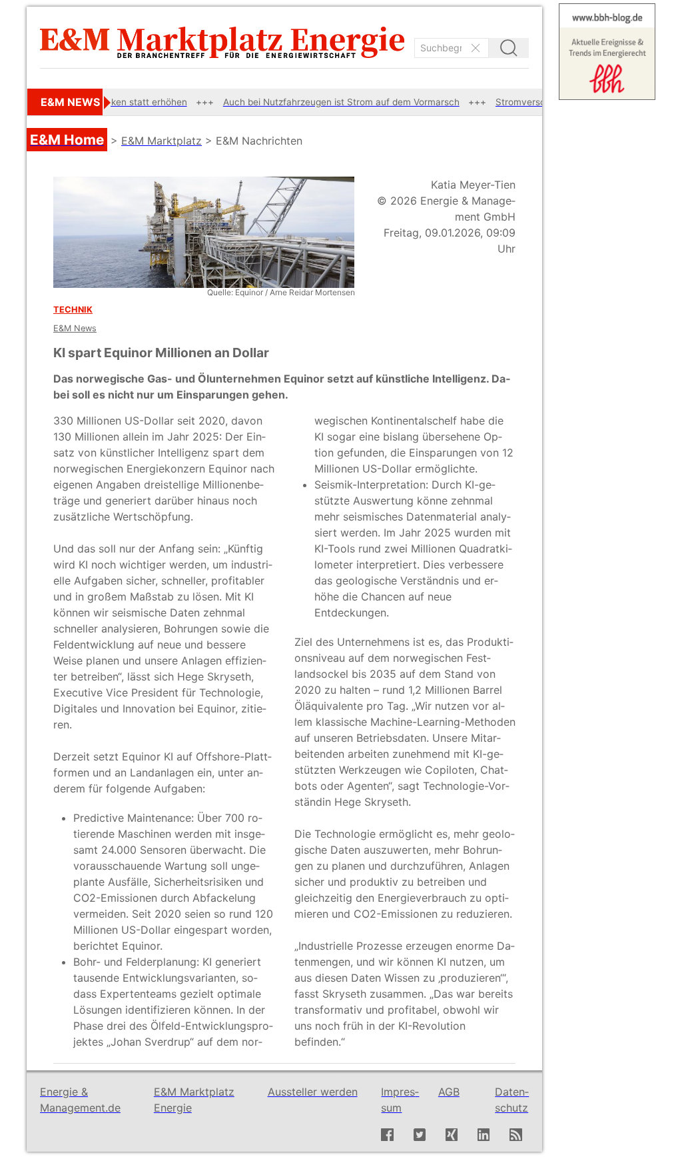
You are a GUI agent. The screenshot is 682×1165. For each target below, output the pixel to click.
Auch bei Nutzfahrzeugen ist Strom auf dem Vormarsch (307, 102)
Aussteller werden (313, 1091)
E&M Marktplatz (161, 140)
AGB (449, 1091)
